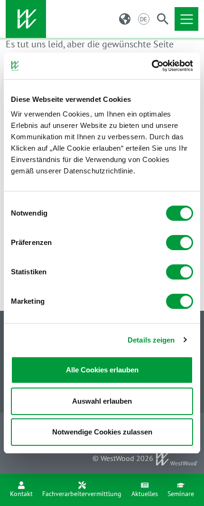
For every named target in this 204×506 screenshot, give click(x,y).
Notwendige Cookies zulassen (102, 432)
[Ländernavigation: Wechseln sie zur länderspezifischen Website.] (124, 19)
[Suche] (162, 19)
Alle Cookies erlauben (102, 370)
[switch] (179, 242)
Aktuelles (144, 493)
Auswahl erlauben (102, 401)
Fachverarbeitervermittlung (81, 493)
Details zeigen (151, 340)
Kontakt (21, 493)
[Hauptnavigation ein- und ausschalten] (186, 19)
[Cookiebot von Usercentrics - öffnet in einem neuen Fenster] (151, 66)
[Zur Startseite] (26, 19)
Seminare (180, 493)
